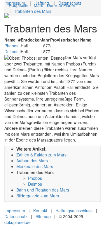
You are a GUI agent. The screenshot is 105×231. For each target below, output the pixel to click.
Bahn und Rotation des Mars (42, 190)
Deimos (11, 51)
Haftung (41, 3)
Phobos (11, 46)
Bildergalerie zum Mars (37, 196)
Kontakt (40, 210)
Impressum (14, 3)
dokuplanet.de (17, 222)
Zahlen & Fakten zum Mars (41, 155)
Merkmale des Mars (34, 166)
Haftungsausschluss (73, 210)
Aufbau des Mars (32, 160)
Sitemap (43, 216)
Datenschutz (69, 3)
